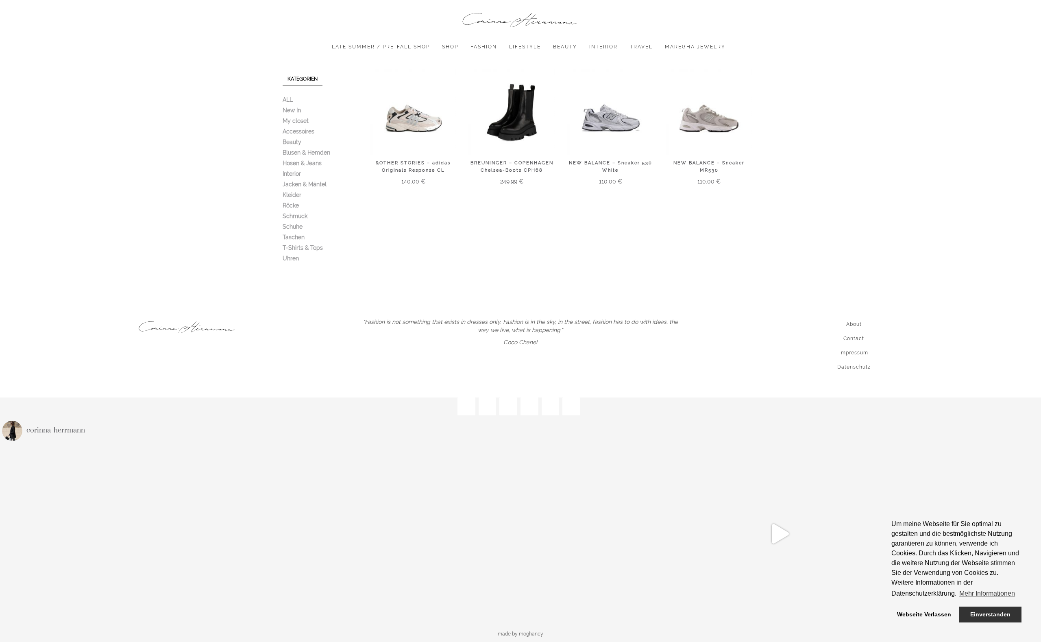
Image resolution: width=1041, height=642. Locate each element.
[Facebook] (488, 406)
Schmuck (295, 216)
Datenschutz (854, 367)
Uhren (291, 258)
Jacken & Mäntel (305, 184)
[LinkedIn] (571, 406)
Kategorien (302, 79)
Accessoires (298, 131)
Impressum (853, 353)
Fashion (483, 47)
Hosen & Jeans (302, 163)
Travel (641, 47)
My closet (296, 121)
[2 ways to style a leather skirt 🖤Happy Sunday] (779, 533)
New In (292, 110)
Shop (450, 47)
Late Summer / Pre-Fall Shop (381, 47)
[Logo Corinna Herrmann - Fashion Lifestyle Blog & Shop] (520, 20)
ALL (288, 99)
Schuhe (293, 226)
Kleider (292, 195)
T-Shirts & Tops (303, 248)
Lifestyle (525, 47)
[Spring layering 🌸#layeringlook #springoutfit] (261, 533)
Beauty (565, 47)
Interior (603, 47)
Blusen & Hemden (306, 152)
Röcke (291, 205)
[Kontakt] (529, 406)
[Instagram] (466, 406)
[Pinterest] (508, 406)
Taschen (294, 237)
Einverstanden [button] (990, 614)
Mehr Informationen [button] (987, 593)
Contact (853, 338)
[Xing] (551, 406)
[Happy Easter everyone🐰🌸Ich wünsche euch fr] (434, 533)
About (854, 324)
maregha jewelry (695, 47)
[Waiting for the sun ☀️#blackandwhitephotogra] (88, 533)
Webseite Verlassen (924, 614)
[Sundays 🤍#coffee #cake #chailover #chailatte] (606, 533)
